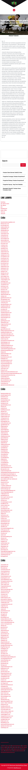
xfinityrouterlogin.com (6, 712)
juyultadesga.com (5, 495)
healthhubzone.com (5, 410)
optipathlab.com (4, 228)
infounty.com (4, 500)
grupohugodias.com (5, 511)
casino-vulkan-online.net (6, 703)
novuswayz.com (4, 269)
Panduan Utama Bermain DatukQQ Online (12, 172)
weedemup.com (4, 355)
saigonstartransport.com (6, 666)
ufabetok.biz (4, 459)
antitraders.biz (4, 480)
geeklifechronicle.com (6, 297)
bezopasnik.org (4, 663)
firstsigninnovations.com (6, 581)
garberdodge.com (5, 582)
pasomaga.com (4, 549)
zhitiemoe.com (4, 539)
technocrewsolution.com (6, 601)
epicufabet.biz (4, 456)
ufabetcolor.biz (4, 439)
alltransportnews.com (6, 465)
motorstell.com (4, 596)
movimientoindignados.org (7, 528)
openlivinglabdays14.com (7, 477)
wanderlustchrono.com (6, 312)
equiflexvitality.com (5, 337)
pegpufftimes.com (5, 573)
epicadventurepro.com (6, 304)
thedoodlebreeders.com (6, 510)
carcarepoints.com (5, 508)
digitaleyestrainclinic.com (7, 707)
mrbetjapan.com (4, 648)
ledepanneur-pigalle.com (7, 681)
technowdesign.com (5, 488)
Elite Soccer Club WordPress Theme (18, 765)
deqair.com (3, 513)
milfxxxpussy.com (5, 530)
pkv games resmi (5, 203)
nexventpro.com (4, 265)
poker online (4, 210)
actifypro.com (4, 271)
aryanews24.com (5, 482)
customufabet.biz (5, 452)
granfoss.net (4, 698)
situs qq (3, 212)
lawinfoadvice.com (5, 521)
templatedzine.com (5, 520)
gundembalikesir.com (6, 405)
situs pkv (3, 213)
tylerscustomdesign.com (7, 589)
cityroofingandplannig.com (7, 492)
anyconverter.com (5, 633)
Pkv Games (22, 28)
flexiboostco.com (5, 223)
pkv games (3, 205)
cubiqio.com (4, 296)
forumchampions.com (6, 576)
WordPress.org (17, 767)
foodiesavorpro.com (5, 301)
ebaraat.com (4, 411)
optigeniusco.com (5, 255)
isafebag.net (4, 615)
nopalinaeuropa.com (5, 554)
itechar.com (3, 406)
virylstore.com (4, 594)
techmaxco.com (4, 286)
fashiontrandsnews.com (6, 467)
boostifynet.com (5, 263)
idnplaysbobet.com (5, 343)
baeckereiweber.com (6, 393)
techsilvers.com (4, 515)
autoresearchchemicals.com (7, 724)
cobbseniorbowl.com (6, 487)
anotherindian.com (5, 543)
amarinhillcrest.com (5, 610)
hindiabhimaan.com (5, 719)
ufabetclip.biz (4, 428)
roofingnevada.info (5, 365)
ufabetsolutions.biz (5, 444)
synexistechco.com (5, 242)
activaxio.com (4, 289)
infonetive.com (4, 670)
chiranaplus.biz (4, 686)
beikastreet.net (4, 566)
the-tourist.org (4, 612)
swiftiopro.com (4, 281)
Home (3, 32)
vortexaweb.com (5, 253)
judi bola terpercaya (16, 745)
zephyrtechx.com (5, 266)
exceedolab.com (5, 288)
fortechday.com (4, 383)
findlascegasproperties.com (7, 330)
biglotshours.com (5, 419)
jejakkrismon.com (5, 637)
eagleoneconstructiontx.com (7, 335)
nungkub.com (4, 541)
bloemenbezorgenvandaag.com (8, 656)
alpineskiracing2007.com (7, 701)
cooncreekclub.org (5, 571)
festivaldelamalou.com (6, 579)
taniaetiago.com (4, 546)
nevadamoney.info (5, 678)
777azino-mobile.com (6, 485)
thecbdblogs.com (5, 722)
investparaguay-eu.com (6, 502)
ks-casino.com (4, 507)
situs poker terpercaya (19, 750)
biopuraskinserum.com (6, 673)
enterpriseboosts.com (6, 619)
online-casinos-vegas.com (7, 711)
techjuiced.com (4, 413)
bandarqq (3, 202)
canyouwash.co (4, 398)
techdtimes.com (4, 401)
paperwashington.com (6, 353)
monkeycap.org (4, 607)
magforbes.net (4, 606)
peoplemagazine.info (6, 395)
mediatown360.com (5, 706)
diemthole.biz (4, 638)
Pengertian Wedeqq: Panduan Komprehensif (13, 180)
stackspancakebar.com (6, 688)
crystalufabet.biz (5, 457)
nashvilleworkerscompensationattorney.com (11, 373)
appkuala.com (4, 652)
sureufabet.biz (4, 451)
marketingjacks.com (5, 714)
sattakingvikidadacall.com (7, 345)
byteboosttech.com (5, 414)
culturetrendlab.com (5, 314)
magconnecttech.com (6, 324)
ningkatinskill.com (5, 516)
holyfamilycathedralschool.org (8, 375)
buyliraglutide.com (5, 421)
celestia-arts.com (5, 574)
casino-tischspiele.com (6, 624)
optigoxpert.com (5, 268)
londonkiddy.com (5, 376)
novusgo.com (4, 309)
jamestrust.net (4, 627)
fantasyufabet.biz (5, 431)
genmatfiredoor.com (5, 329)
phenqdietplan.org (5, 523)
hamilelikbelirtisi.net (5, 283)
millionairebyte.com (5, 381)
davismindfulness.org (6, 380)
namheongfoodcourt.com (7, 689)
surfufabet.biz (4, 447)
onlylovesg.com (4, 339)
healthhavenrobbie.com (6, 332)
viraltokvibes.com (5, 602)
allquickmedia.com (5, 642)
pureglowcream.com (5, 655)
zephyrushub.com (5, 227)
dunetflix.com (4, 526)
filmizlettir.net (4, 568)
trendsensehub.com (5, 316)
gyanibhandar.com (5, 424)
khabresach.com (4, 721)
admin (7, 28)
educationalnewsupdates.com (8, 222)
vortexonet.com (4, 235)
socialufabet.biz (4, 446)
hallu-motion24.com (5, 694)
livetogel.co (3, 327)
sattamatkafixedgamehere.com (8, 348)
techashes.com (4, 396)
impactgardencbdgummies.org (8, 551)
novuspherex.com (5, 256)
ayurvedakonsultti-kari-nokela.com (9, 479)
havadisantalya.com (5, 400)
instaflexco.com (4, 274)
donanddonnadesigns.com (7, 334)
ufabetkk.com (4, 640)
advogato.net (4, 614)
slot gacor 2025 (7, 745)
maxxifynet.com (4, 237)
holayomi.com (4, 370)
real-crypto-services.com (7, 497)
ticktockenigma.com (5, 317)
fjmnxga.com (4, 665)
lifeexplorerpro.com (5, 307)
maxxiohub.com (4, 250)
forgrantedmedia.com (6, 586)
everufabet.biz (4, 461)
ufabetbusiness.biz (5, 436)
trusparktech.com (5, 260)
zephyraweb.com (5, 251)
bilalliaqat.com (4, 358)
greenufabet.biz (4, 437)
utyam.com (3, 535)
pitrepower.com (4, 704)
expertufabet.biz (5, 429)
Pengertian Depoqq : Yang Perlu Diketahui (13, 184)
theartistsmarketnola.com (7, 684)
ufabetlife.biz (4, 442)
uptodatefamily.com (5, 531)
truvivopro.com (4, 243)
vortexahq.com (4, 246)
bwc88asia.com (4, 503)
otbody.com (3, 625)
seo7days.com (4, 653)
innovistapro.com (5, 276)
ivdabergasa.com (5, 493)
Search (4, 161)
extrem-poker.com (5, 505)
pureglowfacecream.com (7, 645)
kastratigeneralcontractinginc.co (8, 474)
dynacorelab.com (5, 240)
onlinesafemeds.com (6, 423)
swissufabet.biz (4, 434)
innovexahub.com (5, 238)
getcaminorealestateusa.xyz (7, 385)
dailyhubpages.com (5, 342)
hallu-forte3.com (5, 693)
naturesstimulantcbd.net (6, 553)
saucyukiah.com (4, 564)
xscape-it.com (4, 484)
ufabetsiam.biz (4, 433)
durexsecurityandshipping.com (8, 490)
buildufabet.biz (4, 464)
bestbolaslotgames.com (6, 347)
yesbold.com (4, 408)
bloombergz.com (5, 617)
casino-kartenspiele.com (7, 620)
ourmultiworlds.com (5, 569)
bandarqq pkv (4, 208)
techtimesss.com (5, 592)
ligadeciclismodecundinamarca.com (9, 371)
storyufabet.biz (4, 454)
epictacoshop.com (5, 671)
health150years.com (5, 597)
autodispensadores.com (6, 360)
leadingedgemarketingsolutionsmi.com (10, 472)
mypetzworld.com (5, 498)
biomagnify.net (4, 556)
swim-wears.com (5, 584)
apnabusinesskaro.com (6, 726)
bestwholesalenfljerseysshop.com (9, 475)
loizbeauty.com (4, 632)
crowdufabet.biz (4, 462)
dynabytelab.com (5, 230)
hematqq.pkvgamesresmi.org (8, 752)
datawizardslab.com (5, 294)
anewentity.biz (4, 650)
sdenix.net (3, 609)
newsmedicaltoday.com (6, 363)
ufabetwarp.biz (4, 426)
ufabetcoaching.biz (5, 378)
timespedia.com (4, 635)
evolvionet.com (4, 232)
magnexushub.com (5, 416)
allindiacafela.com (5, 699)
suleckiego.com (4, 727)
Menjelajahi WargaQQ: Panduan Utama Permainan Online (12, 189)
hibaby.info (3, 352)
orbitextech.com (4, 322)
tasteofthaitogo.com (5, 660)
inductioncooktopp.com (6, 362)
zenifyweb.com (4, 325)
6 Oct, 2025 (14, 28)
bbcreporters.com (5, 469)
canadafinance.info (5, 676)
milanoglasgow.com (5, 691)
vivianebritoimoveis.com (6, 604)
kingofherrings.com (5, 647)
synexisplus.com (5, 233)
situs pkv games (23, 747)
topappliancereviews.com (7, 716)
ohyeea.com (4, 538)
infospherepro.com (5, 299)
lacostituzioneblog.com (6, 536)
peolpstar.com (4, 587)
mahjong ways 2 (17, 749)
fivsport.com (4, 518)
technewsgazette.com (6, 643)
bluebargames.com (5, 578)
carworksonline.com (5, 591)
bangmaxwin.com (5, 668)
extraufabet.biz (4, 441)
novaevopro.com (5, 258)
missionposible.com (5, 709)
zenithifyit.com (4, 248)
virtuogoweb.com (5, 418)
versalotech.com (5, 284)
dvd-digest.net (4, 683)
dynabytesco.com (5, 291)
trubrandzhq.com (5, 261)
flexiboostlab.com (5, 278)
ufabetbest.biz (4, 449)
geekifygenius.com (5, 320)
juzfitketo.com (4, 548)
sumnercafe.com (5, 525)
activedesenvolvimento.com (7, 340)
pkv (2, 207)
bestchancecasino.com (6, 357)
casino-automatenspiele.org (7, 622)
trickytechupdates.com (6, 717)
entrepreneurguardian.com (7, 350)
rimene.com (3, 680)
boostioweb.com (5, 225)
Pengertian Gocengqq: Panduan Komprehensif (14, 176)
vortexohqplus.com (5, 279)
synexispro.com (4, 368)
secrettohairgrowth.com (6, 658)
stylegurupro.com (5, 292)
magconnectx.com (5, 366)
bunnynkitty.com (4, 661)
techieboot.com (4, 403)
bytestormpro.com (5, 311)
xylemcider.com (4, 544)
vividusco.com (4, 245)
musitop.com (4, 533)
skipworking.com (5, 630)
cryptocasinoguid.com (6, 470)
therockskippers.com (6, 696)
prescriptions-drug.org (6, 599)
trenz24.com (4, 629)
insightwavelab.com (5, 306)
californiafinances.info (6, 675)
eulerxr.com (3, 319)
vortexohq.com (4, 302)
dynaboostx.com (5, 273)
